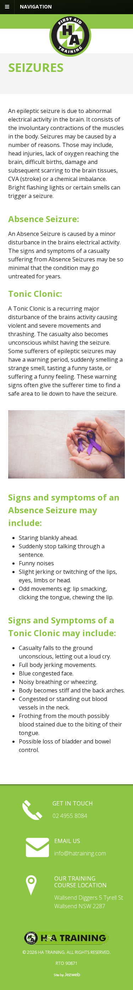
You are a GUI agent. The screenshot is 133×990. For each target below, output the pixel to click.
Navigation (36, 6)
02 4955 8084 (69, 816)
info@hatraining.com (80, 853)
